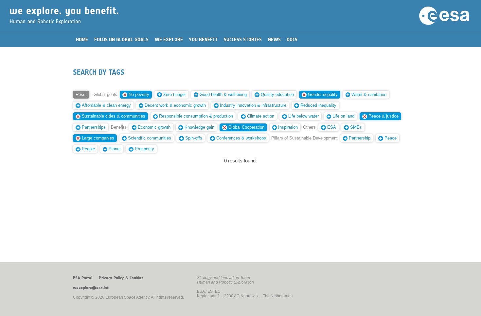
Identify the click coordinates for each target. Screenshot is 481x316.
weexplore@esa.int (91, 287)
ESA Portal (82, 278)
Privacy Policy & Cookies (121, 278)
